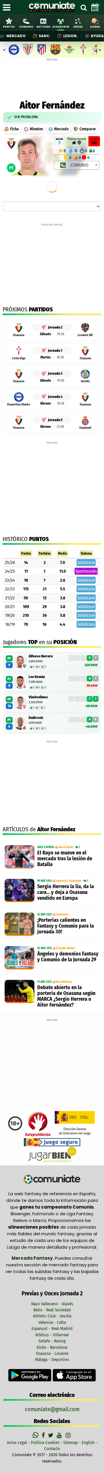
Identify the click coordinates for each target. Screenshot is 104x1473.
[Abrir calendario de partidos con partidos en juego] (94, 7)
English (88, 1442)
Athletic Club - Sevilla (52, 1316)
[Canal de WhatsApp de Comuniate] (36, 1435)
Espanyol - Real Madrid (52, 1328)
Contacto (52, 1448)
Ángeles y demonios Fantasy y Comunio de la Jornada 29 (68, 957)
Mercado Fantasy (32, 1258)
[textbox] (77, 165)
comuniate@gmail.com (52, 1409)
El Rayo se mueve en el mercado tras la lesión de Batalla (64, 859)
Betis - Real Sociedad (52, 1309)
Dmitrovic (36, 717)
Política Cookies (45, 1442)
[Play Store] (30, 1375)
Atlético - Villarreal (52, 1334)
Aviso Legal (17, 1442)
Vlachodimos (38, 697)
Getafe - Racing (52, 1341)
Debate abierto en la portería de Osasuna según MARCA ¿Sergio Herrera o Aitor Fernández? (66, 996)
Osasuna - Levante (52, 1353)
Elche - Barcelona (52, 1347)
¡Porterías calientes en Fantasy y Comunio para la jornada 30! (65, 926)
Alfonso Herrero (41, 656)
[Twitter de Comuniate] (51, 1435)
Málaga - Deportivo (52, 1359)
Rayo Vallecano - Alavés (52, 1303)
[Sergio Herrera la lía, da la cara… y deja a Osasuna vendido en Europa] (19, 890)
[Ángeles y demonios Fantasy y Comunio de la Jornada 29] (19, 957)
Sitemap (70, 1442)
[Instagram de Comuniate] (68, 1435)
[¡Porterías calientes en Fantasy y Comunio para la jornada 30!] (19, 924)
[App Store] (74, 1375)
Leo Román (37, 677)
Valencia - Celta (52, 1322)
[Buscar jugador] (83, 7)
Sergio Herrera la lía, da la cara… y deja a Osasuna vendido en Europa (65, 892)
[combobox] (76, 165)
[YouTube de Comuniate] (60, 1435)
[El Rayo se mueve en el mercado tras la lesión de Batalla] (19, 856)
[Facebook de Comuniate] (44, 1435)
